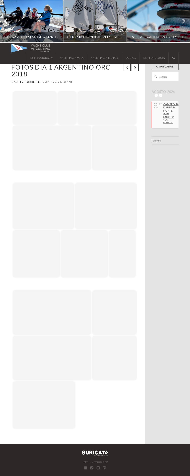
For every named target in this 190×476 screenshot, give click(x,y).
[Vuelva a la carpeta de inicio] (17, 86)
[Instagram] (104, 467)
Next (182, 21)
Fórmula (156, 140)
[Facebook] (85, 467)
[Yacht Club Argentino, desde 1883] (30, 48)
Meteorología (100, 462)
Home (85, 462)
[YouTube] (98, 467)
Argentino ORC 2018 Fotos (27, 82)
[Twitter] (91, 467)
